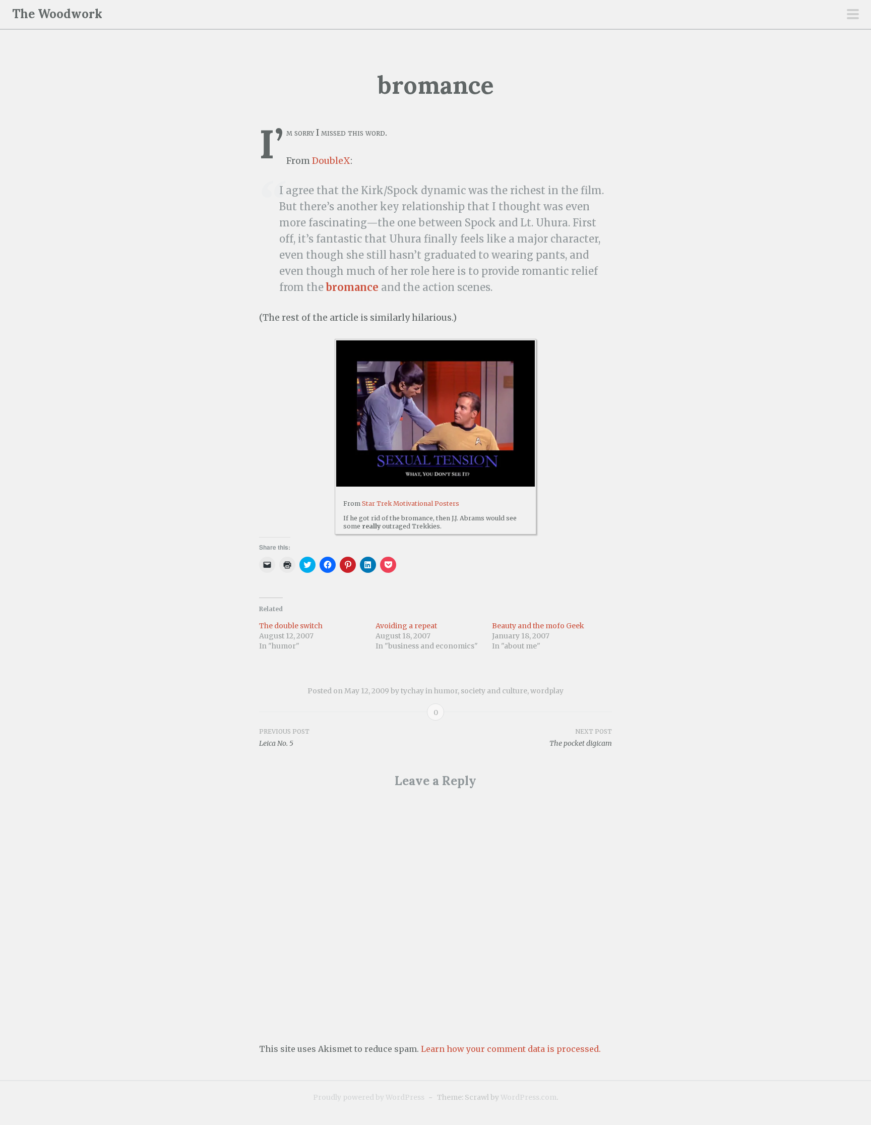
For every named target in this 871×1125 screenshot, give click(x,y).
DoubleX (331, 160)
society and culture (494, 690)
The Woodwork (57, 14)
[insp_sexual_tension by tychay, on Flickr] (435, 413)
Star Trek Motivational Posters (410, 503)
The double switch (291, 625)
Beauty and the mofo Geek (538, 625)
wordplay (547, 690)
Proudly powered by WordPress (368, 1097)
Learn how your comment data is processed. (511, 1049)
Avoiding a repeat (406, 625)
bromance (352, 287)
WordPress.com (528, 1097)
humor (446, 690)
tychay (412, 690)
